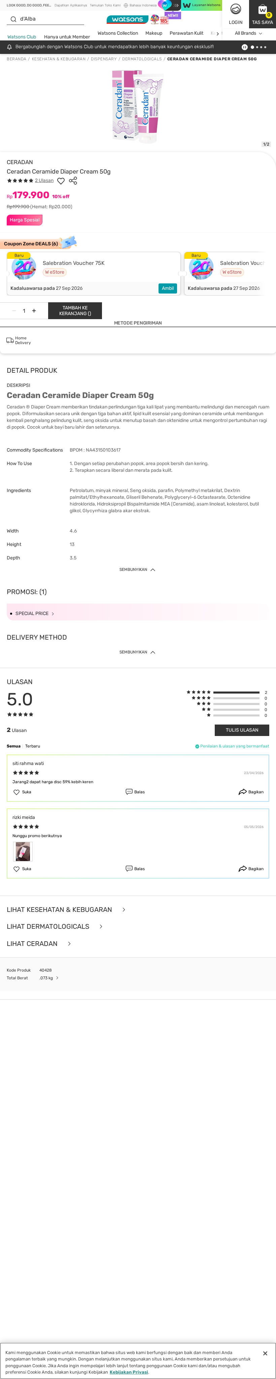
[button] (262, 14)
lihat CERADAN (33, 943)
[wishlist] (61, 181)
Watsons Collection (118, 33)
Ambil (168, 288)
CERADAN (20, 162)
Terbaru (32, 746)
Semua (14, 746)
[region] (138, 1361)
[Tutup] (265, 1353)
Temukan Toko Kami (105, 5)
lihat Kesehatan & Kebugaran (60, 909)
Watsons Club (21, 37)
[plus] (34, 310)
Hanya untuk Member (67, 37)
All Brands (245, 33)
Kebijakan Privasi (129, 1372)
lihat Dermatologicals (49, 926)
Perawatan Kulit (186, 33)
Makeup (153, 33)
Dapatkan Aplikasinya (71, 5)
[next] (217, 33)
